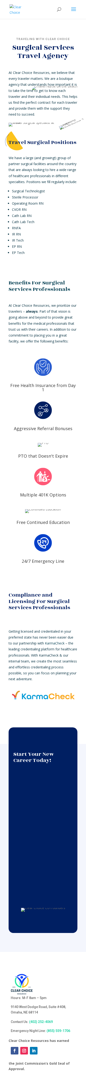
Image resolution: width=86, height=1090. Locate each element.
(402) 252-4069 (41, 1022)
